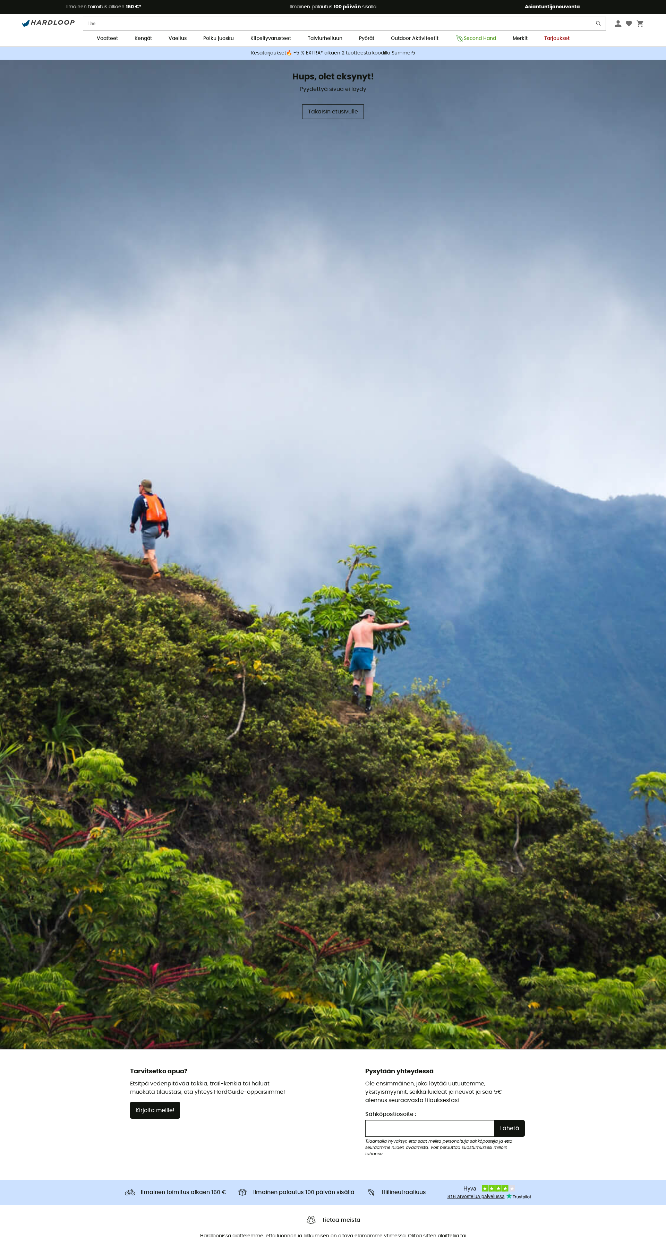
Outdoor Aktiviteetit (414, 38)
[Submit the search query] (598, 24)
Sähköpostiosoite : (390, 1114)
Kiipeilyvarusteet (270, 38)
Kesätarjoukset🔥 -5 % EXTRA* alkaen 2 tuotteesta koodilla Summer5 (333, 53)
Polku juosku (218, 38)
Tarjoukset (557, 38)
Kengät (143, 38)
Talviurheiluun (325, 38)
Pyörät (366, 38)
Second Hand (480, 38)
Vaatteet (107, 38)
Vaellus (178, 38)
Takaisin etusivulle (333, 111)
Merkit (520, 38)
